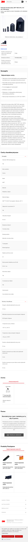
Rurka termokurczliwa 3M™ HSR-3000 (20, 467)
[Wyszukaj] (23, 2)
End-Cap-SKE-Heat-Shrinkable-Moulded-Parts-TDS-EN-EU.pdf (8, 396)
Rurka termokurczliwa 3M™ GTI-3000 (8, 467)
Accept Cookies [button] (19, 536)
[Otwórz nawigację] (26, 1)
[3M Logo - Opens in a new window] (3, 2)
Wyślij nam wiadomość (15, 435)
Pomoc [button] (4, 512)
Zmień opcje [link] (4, 48)
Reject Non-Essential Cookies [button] (8, 536)
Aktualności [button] (6, 504)
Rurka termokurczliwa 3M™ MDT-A (8, 488)
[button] (6, 539)
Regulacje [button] (5, 508)
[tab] (13, 381)
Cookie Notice (5, 533)
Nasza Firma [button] (6, 500)
